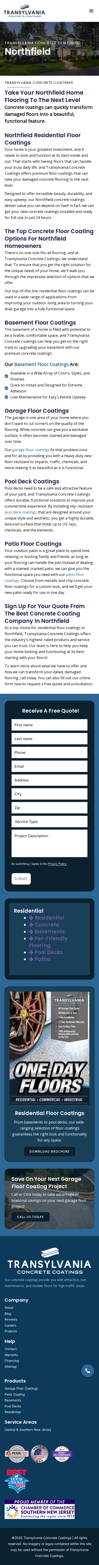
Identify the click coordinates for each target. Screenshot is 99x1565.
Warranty (11, 1355)
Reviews (11, 1319)
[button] (87, 1370)
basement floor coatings (41, 364)
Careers (10, 1325)
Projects (11, 1331)
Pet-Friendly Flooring (48, 942)
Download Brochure (50, 1151)
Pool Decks (48, 952)
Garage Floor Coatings (21, 1388)
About (9, 1307)
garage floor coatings (31, 449)
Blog (8, 1313)
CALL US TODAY (30, 1217)
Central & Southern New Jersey (28, 1429)
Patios (42, 959)
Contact (11, 1349)
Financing (12, 1360)
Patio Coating (15, 1394)
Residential (48, 917)
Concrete (46, 924)
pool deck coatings (21, 512)
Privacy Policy (57, 863)
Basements (49, 931)
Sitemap (11, 1366)
